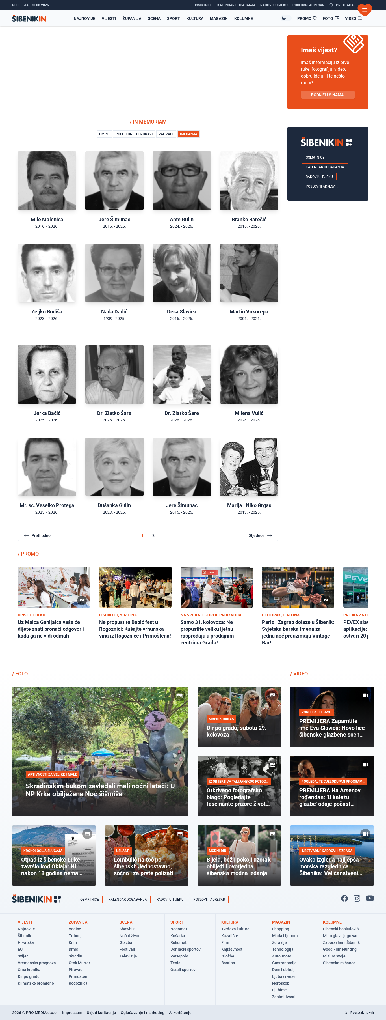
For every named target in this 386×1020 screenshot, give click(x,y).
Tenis (175, 963)
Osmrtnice (315, 158)
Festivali (127, 949)
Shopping (280, 929)
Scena (154, 18)
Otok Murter (79, 963)
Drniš (73, 949)
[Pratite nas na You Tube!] (370, 898)
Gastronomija (284, 963)
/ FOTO (20, 674)
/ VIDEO (299, 674)
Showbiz (127, 929)
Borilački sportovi (186, 949)
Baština (228, 963)
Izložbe (227, 956)
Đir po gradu (29, 976)
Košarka (177, 935)
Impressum (72, 1012)
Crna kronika (29, 969)
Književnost (231, 949)
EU (20, 949)
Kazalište (229, 935)
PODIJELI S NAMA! (328, 94)
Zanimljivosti (284, 997)
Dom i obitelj (283, 969)
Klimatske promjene (36, 983)
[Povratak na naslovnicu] (29, 18)
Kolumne (243, 18)
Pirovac (75, 969)
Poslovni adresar (321, 186)
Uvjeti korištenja (101, 1012)
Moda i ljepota (285, 935)
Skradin (75, 956)
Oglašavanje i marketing (142, 1012)
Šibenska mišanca (339, 963)
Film (225, 942)
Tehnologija (283, 949)
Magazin (219, 18)
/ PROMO (28, 554)
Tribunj (75, 935)
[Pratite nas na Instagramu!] (357, 898)
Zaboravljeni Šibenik (341, 942)
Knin (73, 942)
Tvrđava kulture (235, 929)
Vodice (75, 929)
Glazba (126, 942)
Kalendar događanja (325, 167)
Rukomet (178, 942)
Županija (132, 18)
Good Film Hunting (340, 949)
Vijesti (109, 18)
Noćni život (130, 935)
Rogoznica (78, 983)
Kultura (195, 18)
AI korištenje (180, 1012)
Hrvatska (26, 942)
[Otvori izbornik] (365, 10)
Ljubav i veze (284, 976)
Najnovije (84, 18)
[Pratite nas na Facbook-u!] (344, 898)
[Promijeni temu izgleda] (286, 18)
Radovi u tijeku (319, 177)
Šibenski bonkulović (341, 929)
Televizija (128, 956)
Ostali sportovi (183, 969)
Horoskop (280, 983)
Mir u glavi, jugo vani (341, 935)
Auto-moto (281, 956)
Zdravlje (279, 942)
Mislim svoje (334, 956)
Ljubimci (280, 990)
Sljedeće (256, 535)
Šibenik (24, 935)
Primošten (78, 976)
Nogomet (178, 929)
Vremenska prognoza (37, 963)
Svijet (23, 956)
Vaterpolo (179, 956)
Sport (173, 18)
